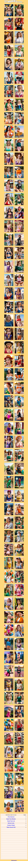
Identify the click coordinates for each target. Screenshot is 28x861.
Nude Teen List (11, 821)
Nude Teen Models (11, 819)
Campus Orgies (11, 825)
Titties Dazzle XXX (11, 827)
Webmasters (14, 860)
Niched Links (11, 823)
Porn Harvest (11, 816)
